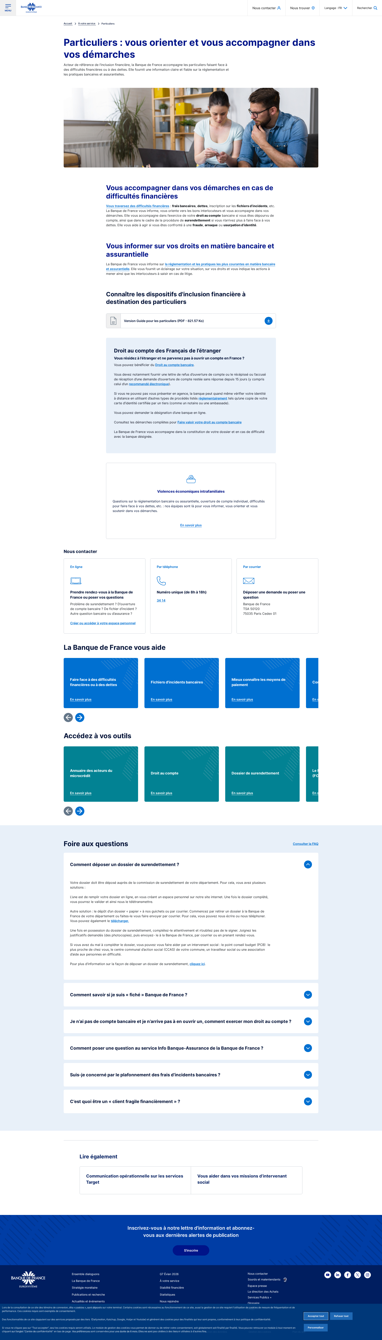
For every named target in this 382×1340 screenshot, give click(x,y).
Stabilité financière (172, 1287)
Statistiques (167, 1294)
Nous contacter (258, 1273)
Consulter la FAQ (305, 844)
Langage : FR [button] (333, 8)
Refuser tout (341, 1316)
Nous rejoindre (169, 1301)
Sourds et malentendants (264, 1279)
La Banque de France (86, 1280)
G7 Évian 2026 (169, 1274)
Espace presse (257, 1285)
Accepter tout (316, 1316)
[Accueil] (28, 1279)
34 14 (161, 600)
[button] (367, 8)
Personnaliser (316, 1327)
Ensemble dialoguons (85, 1274)
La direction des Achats (263, 1291)
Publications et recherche (88, 1294)
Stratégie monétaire (84, 1287)
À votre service (169, 1280)
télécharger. (120, 921)
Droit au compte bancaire (174, 365)
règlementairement (213, 398)
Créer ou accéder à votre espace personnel (102, 623)
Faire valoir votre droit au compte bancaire (209, 422)
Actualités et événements (88, 1301)
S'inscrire (191, 1250)
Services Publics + (260, 1297)
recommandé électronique (149, 384)
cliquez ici (197, 964)
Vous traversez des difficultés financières (137, 206)
